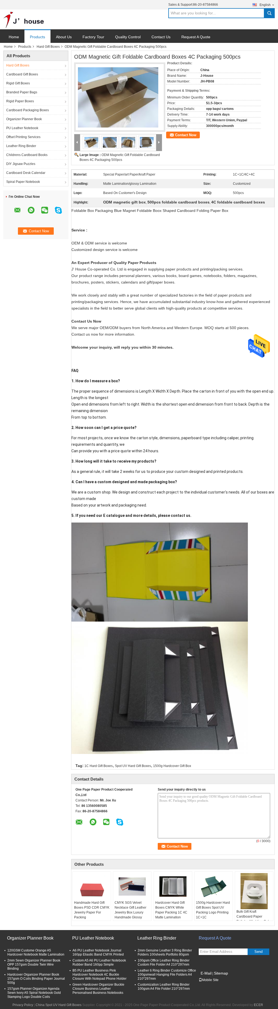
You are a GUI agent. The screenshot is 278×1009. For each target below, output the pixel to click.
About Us (64, 37)
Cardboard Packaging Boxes (27, 110)
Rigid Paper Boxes (20, 101)
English (265, 5)
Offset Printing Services (23, 137)
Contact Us (160, 37)
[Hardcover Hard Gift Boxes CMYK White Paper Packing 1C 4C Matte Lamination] (173, 886)
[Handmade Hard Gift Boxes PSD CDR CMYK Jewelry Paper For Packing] (92, 886)
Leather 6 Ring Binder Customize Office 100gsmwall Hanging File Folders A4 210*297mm (167, 975)
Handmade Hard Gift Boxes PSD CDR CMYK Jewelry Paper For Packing (91, 910)
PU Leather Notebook (22, 128)
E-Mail (206, 973)
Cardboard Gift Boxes (22, 74)
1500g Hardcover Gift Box (172, 766)
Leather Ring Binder (21, 146)
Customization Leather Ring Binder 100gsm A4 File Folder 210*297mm (164, 987)
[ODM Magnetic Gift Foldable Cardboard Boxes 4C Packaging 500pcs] (118, 94)
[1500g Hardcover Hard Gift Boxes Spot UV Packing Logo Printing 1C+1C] (214, 886)
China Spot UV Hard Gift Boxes (58, 1005)
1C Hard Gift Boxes (98, 766)
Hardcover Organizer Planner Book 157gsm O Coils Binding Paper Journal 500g (36, 979)
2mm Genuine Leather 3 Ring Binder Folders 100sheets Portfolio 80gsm (165, 952)
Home (14, 37)
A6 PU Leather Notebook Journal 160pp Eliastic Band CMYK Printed (98, 952)
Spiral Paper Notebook (23, 182)
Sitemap (221, 973)
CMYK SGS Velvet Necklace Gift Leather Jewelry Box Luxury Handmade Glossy (130, 910)
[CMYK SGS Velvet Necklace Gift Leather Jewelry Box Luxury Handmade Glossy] (132, 886)
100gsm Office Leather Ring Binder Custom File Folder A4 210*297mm (163, 962)
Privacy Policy (22, 1005)
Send (258, 952)
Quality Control (128, 37)
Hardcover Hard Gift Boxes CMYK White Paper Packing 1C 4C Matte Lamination (171, 910)
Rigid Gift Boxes (18, 83)
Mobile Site (210, 980)
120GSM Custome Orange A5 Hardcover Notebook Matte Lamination (35, 952)
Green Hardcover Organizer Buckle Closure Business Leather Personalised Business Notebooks (98, 989)
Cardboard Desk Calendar (25, 173)
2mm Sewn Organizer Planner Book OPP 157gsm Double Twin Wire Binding (33, 964)
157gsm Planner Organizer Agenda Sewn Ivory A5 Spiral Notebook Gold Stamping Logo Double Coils (34, 993)
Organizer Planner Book (24, 119)
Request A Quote (195, 37)
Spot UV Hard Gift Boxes (133, 766)
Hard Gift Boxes (48, 47)
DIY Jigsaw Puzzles (20, 164)
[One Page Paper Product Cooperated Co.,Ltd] (23, 19)
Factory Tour (93, 37)
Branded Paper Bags (21, 92)
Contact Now (185, 135)
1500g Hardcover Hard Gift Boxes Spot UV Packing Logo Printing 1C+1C (213, 910)
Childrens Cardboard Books (27, 155)
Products (37, 37)
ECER (258, 1005)
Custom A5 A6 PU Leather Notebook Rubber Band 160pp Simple (99, 962)
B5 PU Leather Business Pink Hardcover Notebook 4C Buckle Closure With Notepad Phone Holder (99, 975)
